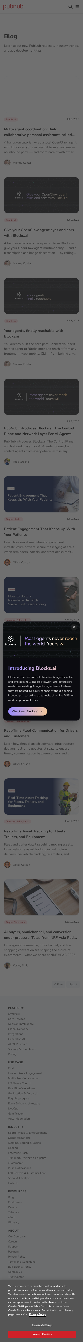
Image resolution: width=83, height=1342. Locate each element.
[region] (41, 1311)
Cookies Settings (42, 1325)
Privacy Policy (37, 1314)
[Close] (74, 627)
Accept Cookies (42, 1334)
